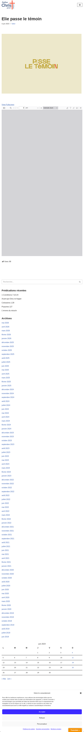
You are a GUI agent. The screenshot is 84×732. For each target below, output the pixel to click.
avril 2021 (5, 558)
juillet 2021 (6, 546)
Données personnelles (43, 729)
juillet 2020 (6, 586)
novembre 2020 (8, 574)
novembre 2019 (8, 617)
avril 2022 (5, 511)
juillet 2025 (6, 362)
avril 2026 (5, 327)
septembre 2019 (8, 625)
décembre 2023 (8, 433)
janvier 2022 (6, 523)
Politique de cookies (29, 729)
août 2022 (5, 495)
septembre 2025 (8, 354)
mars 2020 (6, 601)
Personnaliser (42, 724)
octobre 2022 (7, 488)
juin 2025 (5, 366)
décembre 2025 (8, 342)
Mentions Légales (56, 729)
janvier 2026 (6, 338)
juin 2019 (5, 637)
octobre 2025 (7, 350)
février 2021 (6, 562)
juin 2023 (5, 456)
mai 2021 (5, 554)
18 (73, 662)
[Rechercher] (79, 282)
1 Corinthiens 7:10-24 (10, 295)
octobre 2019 (7, 621)
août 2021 (5, 542)
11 (73, 657)
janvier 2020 (6, 609)
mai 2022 (5, 507)
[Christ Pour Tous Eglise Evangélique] (8, 4)
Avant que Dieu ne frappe (11, 299)
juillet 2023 (6, 452)
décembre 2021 (8, 527)
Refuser (42, 718)
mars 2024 (6, 421)
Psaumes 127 (7, 307)
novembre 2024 (8, 393)
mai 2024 (5, 413)
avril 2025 (5, 374)
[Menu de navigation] (79, 5)
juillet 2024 (6, 405)
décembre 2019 (8, 613)
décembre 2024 (8, 389)
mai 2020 (5, 593)
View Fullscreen (8, 105)
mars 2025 (6, 378)
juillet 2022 (6, 499)
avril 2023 (5, 464)
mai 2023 (5, 460)
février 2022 (6, 519)
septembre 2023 (8, 444)
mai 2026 (5, 323)
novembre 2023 (8, 436)
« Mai (4, 679)
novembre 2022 (8, 484)
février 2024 (6, 425)
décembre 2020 (8, 570)
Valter (13, 24)
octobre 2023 (7, 440)
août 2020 (5, 582)
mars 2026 (6, 331)
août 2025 (5, 358)
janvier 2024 (6, 429)
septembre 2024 (8, 397)
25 (73, 667)
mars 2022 (6, 515)
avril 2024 (5, 417)
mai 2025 (5, 370)
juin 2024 (5, 409)
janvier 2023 (6, 476)
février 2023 (6, 472)
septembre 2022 (8, 491)
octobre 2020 (7, 578)
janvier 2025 (6, 386)
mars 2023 (6, 468)
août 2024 (5, 401)
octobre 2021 (7, 535)
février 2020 (6, 605)
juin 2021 (5, 550)
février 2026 (6, 335)
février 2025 (6, 382)
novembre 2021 (8, 531)
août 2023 (5, 448)
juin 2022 (5, 503)
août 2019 (5, 629)
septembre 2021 (8, 539)
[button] (81, 693)
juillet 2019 (6, 633)
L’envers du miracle (9, 310)
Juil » (9, 679)
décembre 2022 (8, 480)
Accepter (42, 712)
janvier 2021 (6, 566)
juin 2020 (5, 589)
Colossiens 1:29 (8, 303)
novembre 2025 (8, 346)
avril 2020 (5, 597)
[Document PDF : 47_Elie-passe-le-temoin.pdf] (42, 181)
